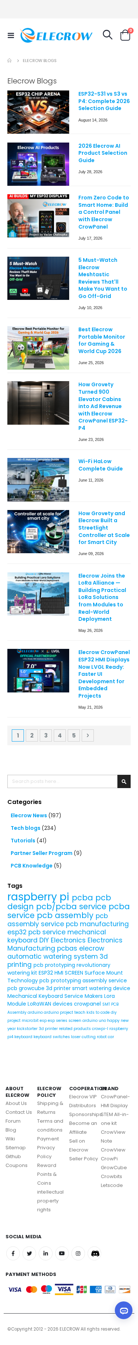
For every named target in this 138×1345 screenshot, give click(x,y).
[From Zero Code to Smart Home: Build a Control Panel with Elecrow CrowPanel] (38, 215)
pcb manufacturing (97, 924)
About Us (16, 1103)
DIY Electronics (63, 940)
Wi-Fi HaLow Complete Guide (100, 465)
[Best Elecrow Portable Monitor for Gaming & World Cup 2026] (38, 347)
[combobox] (69, 781)
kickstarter (28, 1028)
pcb (13, 988)
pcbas (68, 948)
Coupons (17, 1165)
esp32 (17, 932)
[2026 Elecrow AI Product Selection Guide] (38, 164)
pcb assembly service (57, 919)
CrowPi (109, 1158)
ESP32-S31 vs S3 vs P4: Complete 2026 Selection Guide (104, 101)
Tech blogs (26, 828)
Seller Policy (83, 1158)
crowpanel (88, 1003)
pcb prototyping (55, 965)
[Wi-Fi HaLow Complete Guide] (38, 479)
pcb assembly (66, 915)
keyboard (23, 1037)
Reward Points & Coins (47, 1174)
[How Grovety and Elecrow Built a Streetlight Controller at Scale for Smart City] (38, 531)
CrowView (113, 1149)
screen (75, 1020)
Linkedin (45, 1253)
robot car (105, 1037)
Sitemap (16, 1147)
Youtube (62, 1253)
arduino (36, 1012)
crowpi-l (100, 1028)
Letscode (112, 1185)
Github (13, 1156)
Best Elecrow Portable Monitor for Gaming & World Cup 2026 (101, 340)
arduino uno (94, 1020)
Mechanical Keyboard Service (46, 996)
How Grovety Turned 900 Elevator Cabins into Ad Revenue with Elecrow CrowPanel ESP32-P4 (103, 406)
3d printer (59, 988)
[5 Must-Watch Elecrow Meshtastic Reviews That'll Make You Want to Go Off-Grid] (38, 278)
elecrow (91, 948)
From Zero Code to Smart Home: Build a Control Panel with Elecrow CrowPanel (103, 212)
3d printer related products (65, 1028)
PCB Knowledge (32, 865)
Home (10, 60)
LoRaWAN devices (51, 1003)
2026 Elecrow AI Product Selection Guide (102, 153)
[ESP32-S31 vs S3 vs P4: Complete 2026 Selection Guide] (38, 112)
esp (44, 1020)
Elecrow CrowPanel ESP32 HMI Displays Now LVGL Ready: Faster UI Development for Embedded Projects (104, 674)
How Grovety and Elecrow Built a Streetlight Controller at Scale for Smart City (104, 528)
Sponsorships (85, 1114)
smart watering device (101, 988)
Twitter (29, 1253)
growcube (32, 988)
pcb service (47, 932)
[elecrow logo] (34, 35)
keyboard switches (52, 1037)
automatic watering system (53, 956)
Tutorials (23, 840)
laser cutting (84, 1037)
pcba (83, 897)
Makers (94, 996)
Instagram (78, 1253)
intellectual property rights (50, 1200)
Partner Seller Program (42, 853)
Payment (48, 1138)
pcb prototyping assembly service (83, 980)
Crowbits (112, 1176)
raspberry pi (39, 897)
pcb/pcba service (72, 906)
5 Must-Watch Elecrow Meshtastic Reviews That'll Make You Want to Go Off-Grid (102, 278)
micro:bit (31, 1020)
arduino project (59, 1012)
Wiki (10, 1138)
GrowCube (114, 1167)
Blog (11, 1129)
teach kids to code (92, 1012)
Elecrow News (29, 815)
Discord (94, 1253)
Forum (13, 1121)
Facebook (13, 1253)
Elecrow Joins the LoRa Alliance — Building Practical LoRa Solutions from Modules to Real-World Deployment (102, 597)
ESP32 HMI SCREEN (62, 972)
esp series (58, 1020)
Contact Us (19, 1112)
